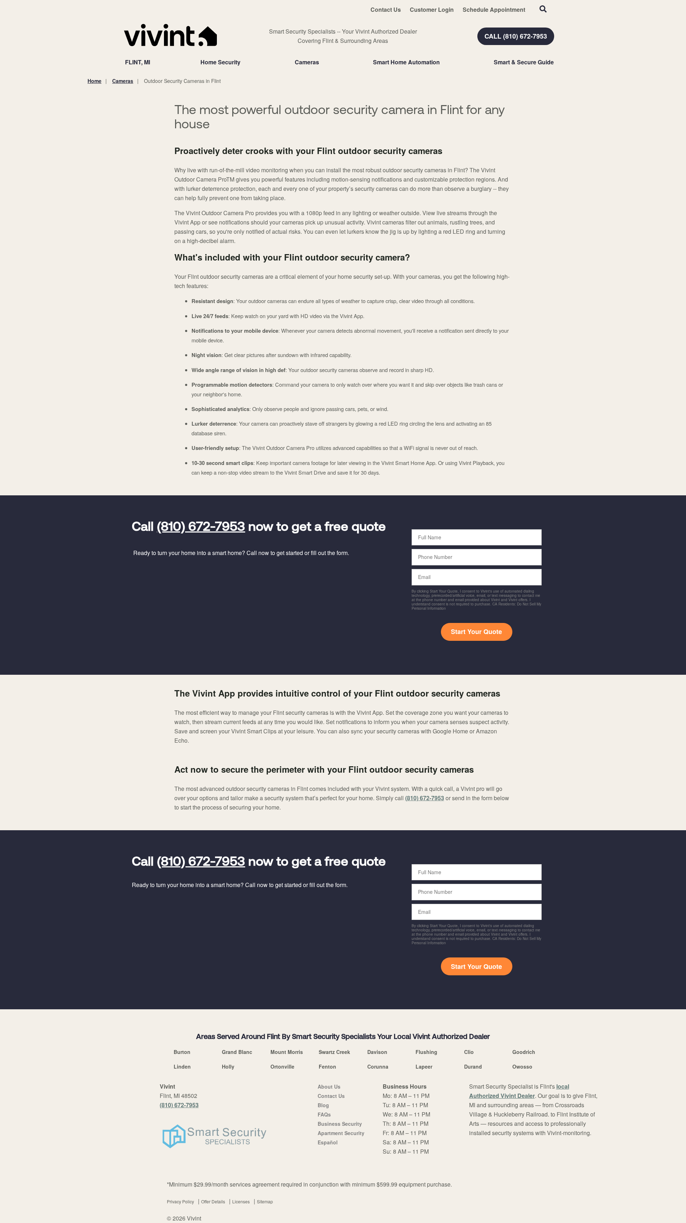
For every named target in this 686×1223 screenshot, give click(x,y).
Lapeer (424, 1066)
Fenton (327, 1066)
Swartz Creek (334, 1051)
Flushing (426, 1051)
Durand (473, 1066)
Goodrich (523, 1051)
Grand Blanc (237, 1051)
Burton (182, 1051)
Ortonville (282, 1066)
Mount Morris (286, 1051)
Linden (182, 1066)
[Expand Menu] (244, 62)
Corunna (377, 1066)
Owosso (522, 1066)
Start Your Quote (476, 631)
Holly (228, 1066)
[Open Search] (543, 9)
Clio (469, 1051)
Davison (377, 1051)
